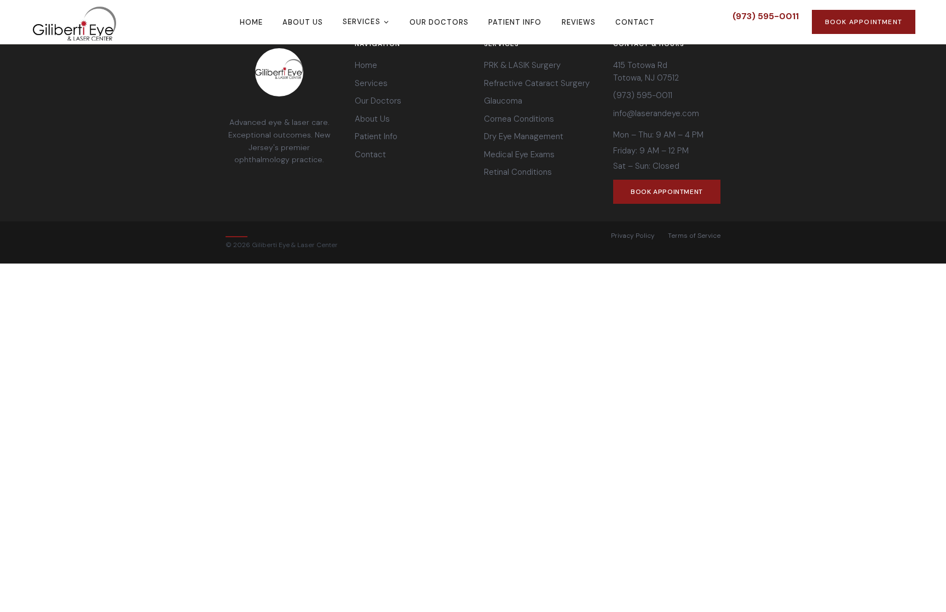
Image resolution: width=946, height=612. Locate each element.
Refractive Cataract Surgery (537, 83)
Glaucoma (503, 100)
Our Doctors (439, 22)
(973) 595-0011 (765, 16)
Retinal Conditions (518, 172)
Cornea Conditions (519, 118)
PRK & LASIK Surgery (522, 65)
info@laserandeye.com (656, 113)
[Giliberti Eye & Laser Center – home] (96, 22)
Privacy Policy (633, 235)
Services (361, 21)
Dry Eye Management (523, 136)
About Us (302, 22)
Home (251, 22)
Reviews (579, 22)
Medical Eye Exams (519, 154)
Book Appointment (863, 22)
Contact (635, 22)
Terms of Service (694, 235)
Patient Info (514, 22)
